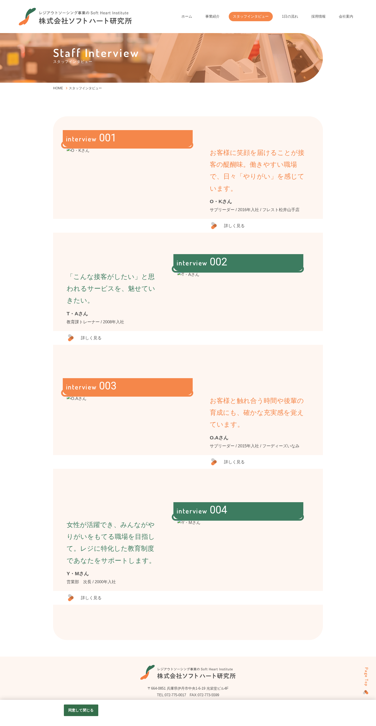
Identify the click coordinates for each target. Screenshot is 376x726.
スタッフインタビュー (251, 16)
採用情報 (318, 16)
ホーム (186, 16)
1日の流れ (290, 16)
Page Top (366, 677)
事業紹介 (212, 16)
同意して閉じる (81, 710)
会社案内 (346, 16)
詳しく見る (234, 225)
